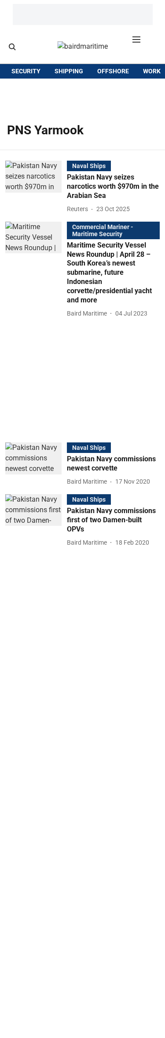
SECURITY (25, 71)
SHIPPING (69, 71)
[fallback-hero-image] (36, 187)
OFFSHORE (113, 71)
